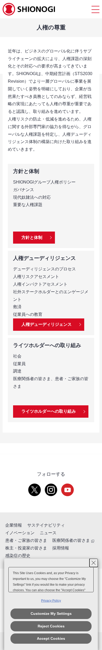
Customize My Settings (51, 613)
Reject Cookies (51, 626)
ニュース (48, 533)
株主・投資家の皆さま (26, 548)
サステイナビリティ (46, 525)
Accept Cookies (51, 638)
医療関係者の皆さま (71, 540)
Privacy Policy (51, 600)
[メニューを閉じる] (95, 9)
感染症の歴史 (17, 555)
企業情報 (13, 525)
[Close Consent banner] (93, 563)
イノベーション (20, 533)
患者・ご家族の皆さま (26, 540)
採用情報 (60, 548)
